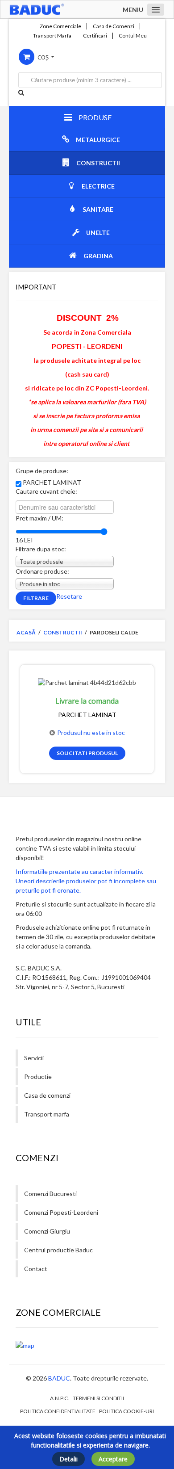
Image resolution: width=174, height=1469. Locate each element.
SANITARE (98, 209)
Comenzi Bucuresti (50, 1193)
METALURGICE (98, 139)
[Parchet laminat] (87, 681)
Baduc (59, 1378)
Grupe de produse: (42, 470)
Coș (43, 57)
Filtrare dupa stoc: (41, 549)
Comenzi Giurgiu (47, 1231)
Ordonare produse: (42, 571)
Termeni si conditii (98, 1398)
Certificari (95, 36)
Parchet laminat (87, 714)
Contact (35, 1268)
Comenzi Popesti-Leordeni (61, 1212)
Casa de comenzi (47, 1095)
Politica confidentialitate (57, 1411)
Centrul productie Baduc (58, 1250)
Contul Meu (133, 36)
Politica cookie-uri (126, 1411)
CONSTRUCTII (98, 163)
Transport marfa (46, 1114)
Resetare (69, 596)
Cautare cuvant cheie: (46, 491)
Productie (38, 1076)
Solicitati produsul (87, 753)
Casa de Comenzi (113, 26)
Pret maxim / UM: (39, 518)
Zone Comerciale (60, 26)
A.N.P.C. (59, 1398)
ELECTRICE (98, 186)
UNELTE (98, 232)
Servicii (34, 1058)
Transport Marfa (52, 36)
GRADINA (98, 256)
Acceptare (113, 1459)
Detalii (68, 1459)
